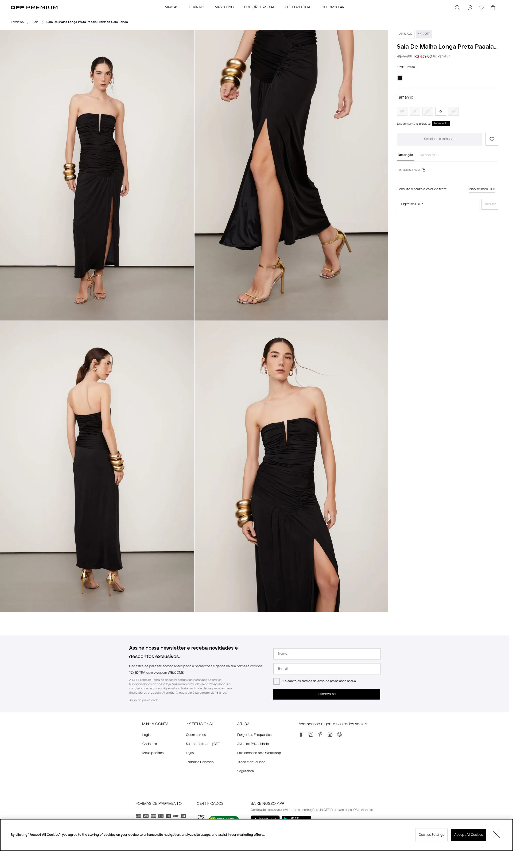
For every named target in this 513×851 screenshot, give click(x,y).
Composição (428, 155)
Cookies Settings (431, 835)
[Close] (496, 835)
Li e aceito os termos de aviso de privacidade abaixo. (319, 681)
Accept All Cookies (468, 835)
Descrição (405, 155)
